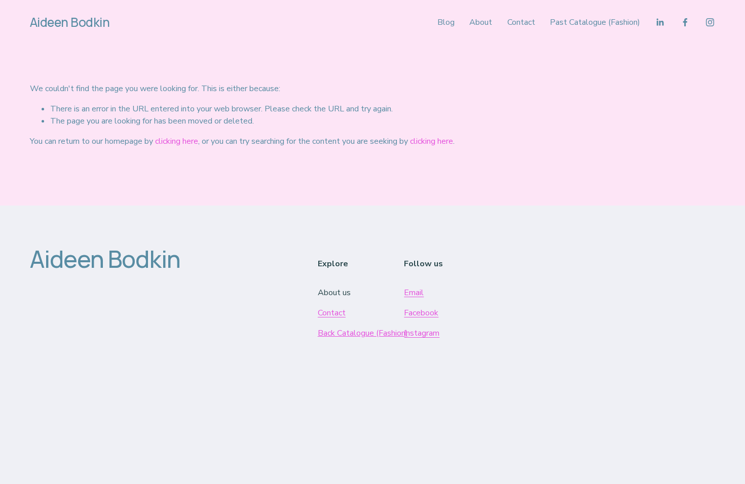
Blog (446, 22)
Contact (521, 22)
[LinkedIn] (660, 22)
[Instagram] (710, 22)
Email (414, 292)
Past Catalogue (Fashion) (595, 22)
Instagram (421, 333)
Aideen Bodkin (70, 22)
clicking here (176, 141)
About (480, 22)
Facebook (421, 312)
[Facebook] (685, 22)
